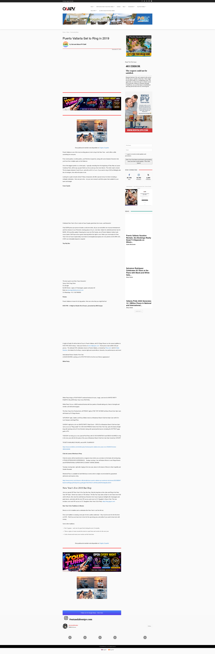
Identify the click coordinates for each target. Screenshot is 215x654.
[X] (147, 1)
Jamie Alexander (131, 244)
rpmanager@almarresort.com (75, 290)
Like (129, 174)
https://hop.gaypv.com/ (109, 501)
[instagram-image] (70, 637)
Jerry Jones (129, 277)
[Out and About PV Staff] (66, 44)
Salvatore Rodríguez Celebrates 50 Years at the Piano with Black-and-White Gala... (137, 271)
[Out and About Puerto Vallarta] (69, 8)
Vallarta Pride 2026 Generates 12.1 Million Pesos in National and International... (138, 303)
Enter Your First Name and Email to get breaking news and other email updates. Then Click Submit (139, 161)
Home (64, 32)
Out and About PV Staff (78, 44)
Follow (139, 174)
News (68, 32)
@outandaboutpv (73, 625)
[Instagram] (144, 1)
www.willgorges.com (93, 345)
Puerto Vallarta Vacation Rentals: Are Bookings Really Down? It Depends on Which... (138, 238)
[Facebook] (142, 1)
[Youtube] (151, 1)
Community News (74, 32)
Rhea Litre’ (108, 348)
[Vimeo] (149, 1)
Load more (138, 311)
